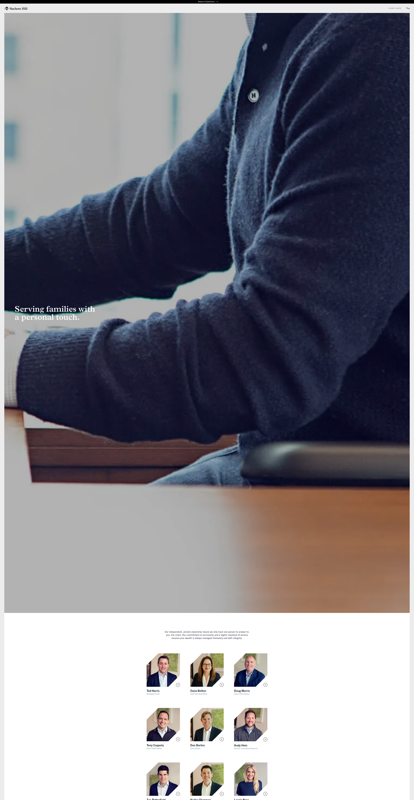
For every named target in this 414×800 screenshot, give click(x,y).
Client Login (395, 8)
